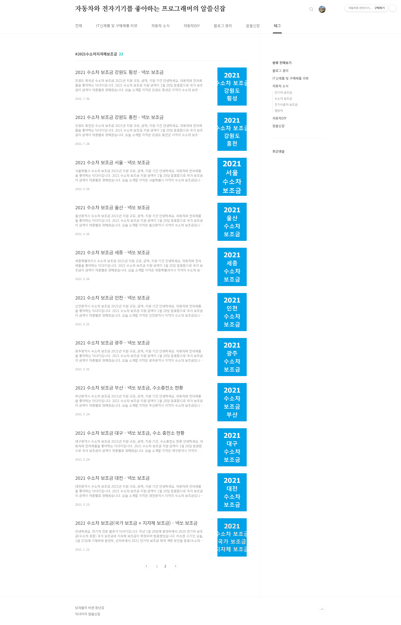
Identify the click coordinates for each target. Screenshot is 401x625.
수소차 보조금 (283, 98)
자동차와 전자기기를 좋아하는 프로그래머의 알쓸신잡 (150, 9)
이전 (146, 566)
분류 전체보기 (281, 62)
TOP (322, 609)
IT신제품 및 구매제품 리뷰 (116, 25)
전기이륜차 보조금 (286, 104)
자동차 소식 (160, 25)
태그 (277, 25)
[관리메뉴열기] (392, 8)
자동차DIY (192, 25)
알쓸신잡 (253, 25)
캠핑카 (279, 110)
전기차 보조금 (283, 92)
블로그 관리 (223, 25)
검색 (311, 9)
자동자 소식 (280, 86)
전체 (78, 25)
